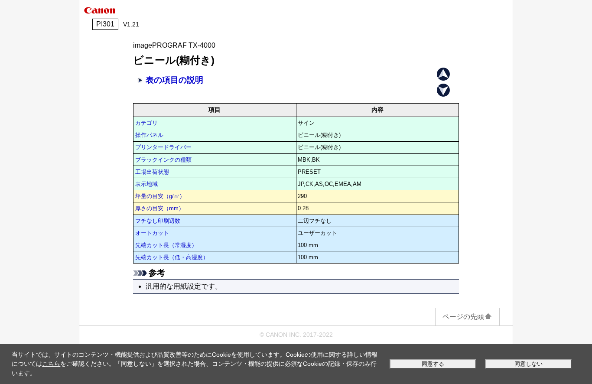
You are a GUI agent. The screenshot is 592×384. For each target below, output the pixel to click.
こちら (51, 363)
